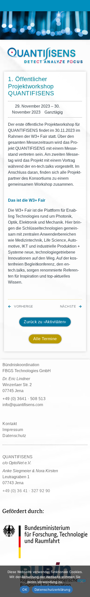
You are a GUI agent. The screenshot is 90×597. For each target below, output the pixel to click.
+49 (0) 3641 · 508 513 (24, 399)
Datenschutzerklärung (52, 590)
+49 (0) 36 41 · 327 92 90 (26, 491)
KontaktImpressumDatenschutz (14, 430)
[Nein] (81, 581)
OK (24, 590)
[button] (45, 5)
